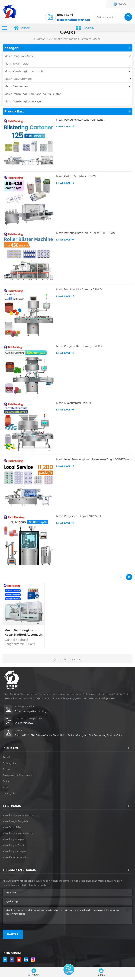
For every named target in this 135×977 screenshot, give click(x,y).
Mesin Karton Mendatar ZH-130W (76, 176)
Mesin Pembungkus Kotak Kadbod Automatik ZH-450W (24, 633)
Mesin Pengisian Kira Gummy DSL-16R (79, 346)
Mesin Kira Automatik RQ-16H (74, 402)
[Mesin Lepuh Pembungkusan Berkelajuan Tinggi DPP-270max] (28, 483)
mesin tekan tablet (12, 827)
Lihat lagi (63, 126)
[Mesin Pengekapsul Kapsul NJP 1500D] (28, 540)
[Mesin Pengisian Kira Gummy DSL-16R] (28, 370)
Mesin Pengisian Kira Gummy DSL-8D (79, 289)
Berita (6, 781)
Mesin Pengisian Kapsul (19, 56)
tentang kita (9, 763)
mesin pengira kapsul (13, 839)
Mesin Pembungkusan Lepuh (23, 71)
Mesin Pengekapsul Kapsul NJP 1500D (79, 516)
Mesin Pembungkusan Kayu (22, 101)
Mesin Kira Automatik (18, 78)
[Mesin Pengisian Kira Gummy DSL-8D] (28, 313)
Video (5, 787)
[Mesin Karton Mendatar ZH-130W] (28, 200)
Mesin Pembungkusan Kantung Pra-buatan (33, 94)
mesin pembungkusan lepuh (18, 815)
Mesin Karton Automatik (15, 857)
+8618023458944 (24, 723)
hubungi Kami (10, 793)
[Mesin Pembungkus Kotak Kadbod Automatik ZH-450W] (23, 604)
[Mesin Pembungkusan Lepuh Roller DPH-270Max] (28, 257)
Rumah (25, 27)
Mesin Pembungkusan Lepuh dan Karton (80, 119)
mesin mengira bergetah (15, 821)
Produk (88, 27)
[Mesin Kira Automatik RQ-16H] (28, 427)
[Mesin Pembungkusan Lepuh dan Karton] (28, 144)
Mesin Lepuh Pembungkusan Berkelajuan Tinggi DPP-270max (93, 459)
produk (6, 769)
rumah (7, 757)
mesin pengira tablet (13, 845)
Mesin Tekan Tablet (16, 63)
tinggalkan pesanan (69, 969)
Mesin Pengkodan (16, 86)
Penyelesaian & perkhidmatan (18, 775)
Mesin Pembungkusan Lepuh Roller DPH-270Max (85, 233)
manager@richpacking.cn (73, 19)
